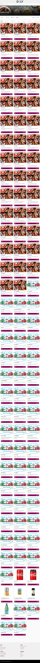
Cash (19, 17)
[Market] (20, 2)
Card (13, 17)
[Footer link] (1, 657)
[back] (1, 1)
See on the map (36, 17)
